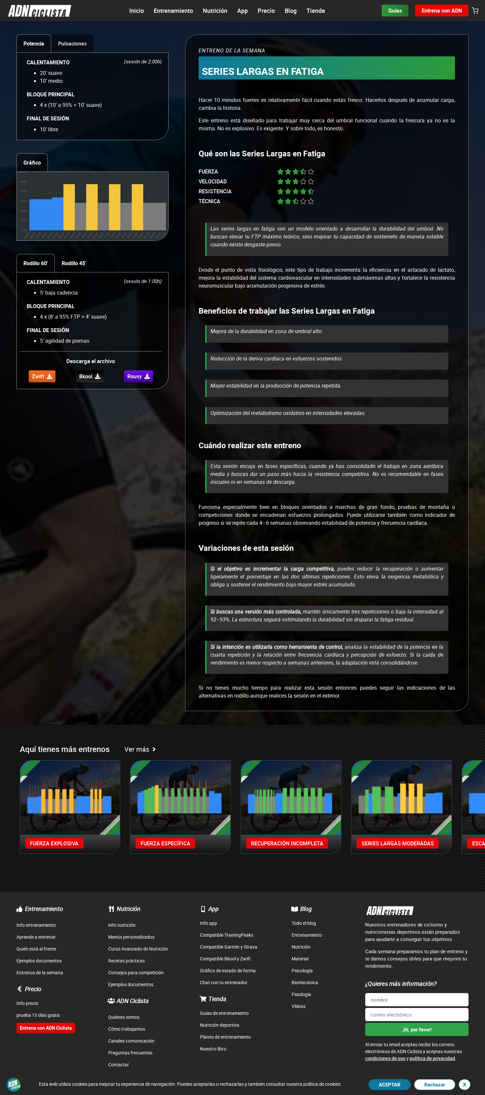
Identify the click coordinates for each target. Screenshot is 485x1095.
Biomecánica (305, 982)
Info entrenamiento (36, 925)
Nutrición (129, 909)
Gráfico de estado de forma (228, 970)
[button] (475, 11)
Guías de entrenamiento (224, 1013)
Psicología (302, 970)
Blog (306, 909)
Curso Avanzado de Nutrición (138, 949)
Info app (208, 923)
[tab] (33, 43)
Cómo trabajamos (126, 1029)
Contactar (118, 1064)
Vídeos (299, 1006)
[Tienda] (203, 999)
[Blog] (295, 909)
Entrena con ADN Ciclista (46, 1028)
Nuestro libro (213, 1049)
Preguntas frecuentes (130, 1052)
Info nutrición (122, 925)
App (214, 909)
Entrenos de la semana (39, 972)
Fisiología (301, 994)
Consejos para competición (136, 972)
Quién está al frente (36, 949)
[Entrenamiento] (19, 909)
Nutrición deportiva (219, 1025)
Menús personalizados (131, 937)
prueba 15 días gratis (38, 1015)
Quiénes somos (124, 1017)
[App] (203, 909)
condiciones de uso (385, 1058)
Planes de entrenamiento (225, 1037)
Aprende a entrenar (36, 937)
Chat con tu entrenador (223, 982)
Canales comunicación (131, 1041)
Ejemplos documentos (39, 960)
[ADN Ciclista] (111, 1001)
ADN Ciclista (133, 1001)
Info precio (27, 1003)
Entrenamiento (44, 909)
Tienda (217, 999)
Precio (33, 989)
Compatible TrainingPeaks (226, 935)
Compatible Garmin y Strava (228, 947)
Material (300, 958)
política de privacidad (432, 1058)
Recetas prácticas (126, 960)
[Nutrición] (111, 909)
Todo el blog (304, 923)
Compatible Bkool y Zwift (225, 958)
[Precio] (19, 989)
